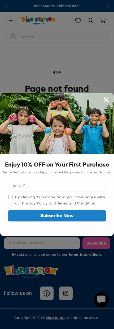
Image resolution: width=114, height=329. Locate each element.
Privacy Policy (35, 203)
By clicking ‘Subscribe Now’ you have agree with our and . (60, 200)
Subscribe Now (57, 216)
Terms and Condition (76, 203)
